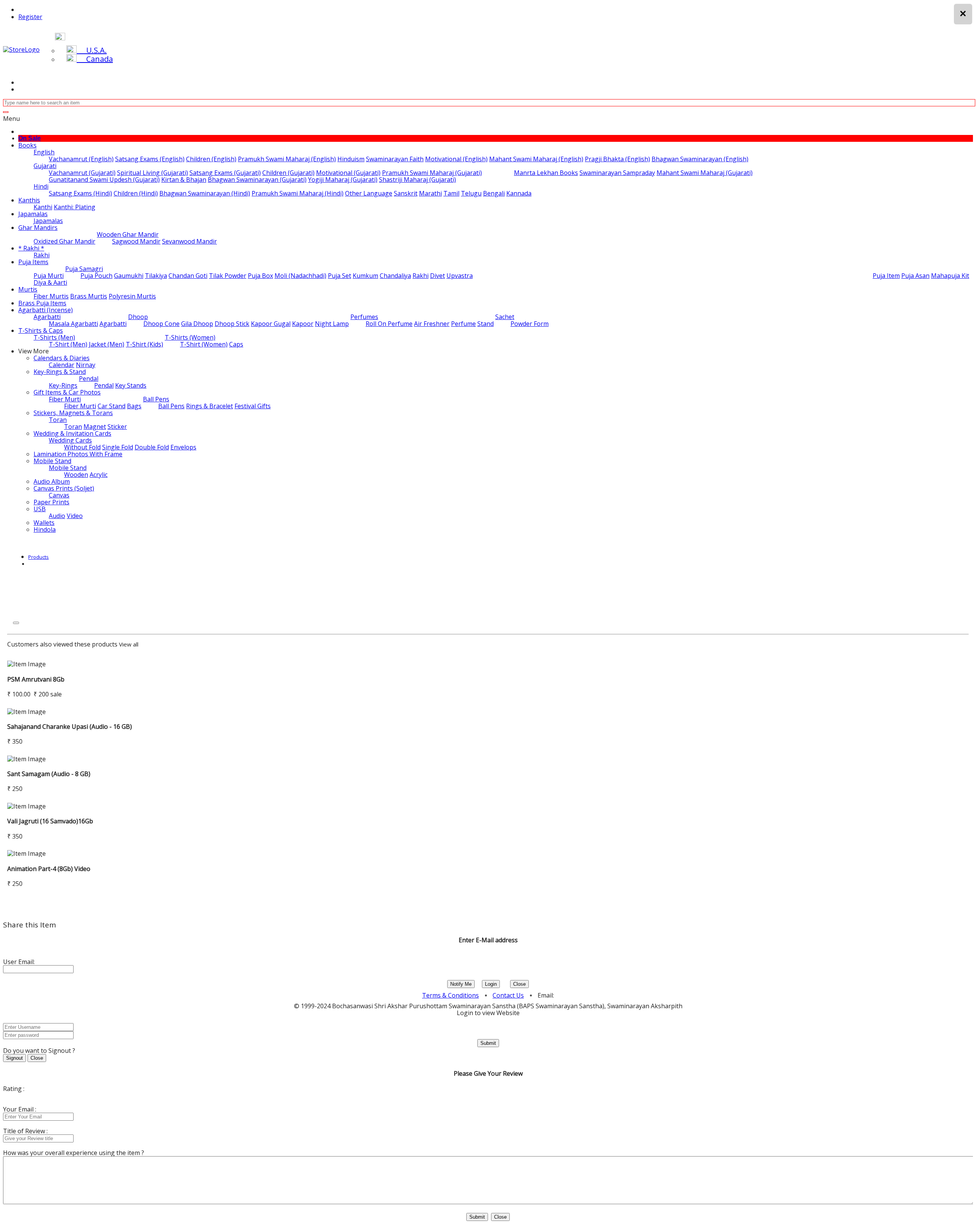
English (44, 152)
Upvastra (459, 275)
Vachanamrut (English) (81, 159)
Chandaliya (395, 275)
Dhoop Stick (232, 323)
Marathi (430, 193)
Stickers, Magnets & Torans (73, 413)
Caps (236, 344)
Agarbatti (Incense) (45, 310)
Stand (485, 323)
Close (519, 984)
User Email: (19, 962)
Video (75, 516)
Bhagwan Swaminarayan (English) (700, 159)
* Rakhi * (31, 248)
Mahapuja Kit (950, 275)
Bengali (494, 193)
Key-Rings (63, 385)
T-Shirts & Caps (40, 330)
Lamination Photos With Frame (78, 454)
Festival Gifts (252, 406)
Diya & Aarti (50, 282)
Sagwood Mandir (136, 241)
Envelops (183, 447)
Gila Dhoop (197, 323)
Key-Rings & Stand (60, 371)
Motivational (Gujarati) (348, 172)
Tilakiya (156, 275)
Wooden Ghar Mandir (128, 234)
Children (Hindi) (136, 193)
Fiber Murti (65, 399)
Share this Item (29, 925)
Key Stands (130, 385)
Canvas (59, 495)
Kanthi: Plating (74, 207)
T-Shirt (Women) (204, 344)
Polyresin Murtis (132, 296)
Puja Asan (915, 275)
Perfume (463, 323)
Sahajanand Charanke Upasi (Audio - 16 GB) (69, 726)
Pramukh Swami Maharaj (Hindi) (298, 193)
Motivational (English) (456, 159)
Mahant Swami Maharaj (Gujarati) (705, 172)
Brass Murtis (88, 296)
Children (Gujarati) (288, 172)
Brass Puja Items (42, 303)
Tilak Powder (227, 275)
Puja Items (33, 262)
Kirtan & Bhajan (183, 179)
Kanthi (43, 207)
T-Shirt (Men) (68, 344)
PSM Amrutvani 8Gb (35, 679)
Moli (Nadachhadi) (300, 275)
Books (27, 145)
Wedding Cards (70, 440)
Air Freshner (431, 323)
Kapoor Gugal (271, 323)
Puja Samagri (84, 269)
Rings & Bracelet (209, 406)
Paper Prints (51, 502)
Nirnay (85, 365)
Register (30, 17)
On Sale (29, 138)
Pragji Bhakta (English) (617, 159)
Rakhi (42, 255)
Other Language (368, 193)
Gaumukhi (128, 275)
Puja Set (339, 275)
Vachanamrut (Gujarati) (82, 172)
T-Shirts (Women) (190, 337)
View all (128, 644)
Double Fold (152, 447)
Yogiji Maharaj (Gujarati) (342, 179)
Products (38, 556)
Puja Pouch (96, 275)
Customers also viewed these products (62, 644)
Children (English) (211, 159)
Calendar (61, 365)
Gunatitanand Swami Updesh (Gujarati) (104, 179)
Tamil (451, 193)
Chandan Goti (188, 275)
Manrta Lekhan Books (546, 172)
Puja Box (260, 275)
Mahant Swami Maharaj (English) (536, 159)
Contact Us (508, 995)
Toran (58, 419)
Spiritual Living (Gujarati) (152, 172)
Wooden (76, 474)
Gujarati (45, 166)
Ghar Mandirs (38, 227)
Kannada (518, 193)
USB (40, 509)
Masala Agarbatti (73, 323)
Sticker (117, 426)
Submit (488, 1043)
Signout (14, 1058)
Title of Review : (25, 1131)
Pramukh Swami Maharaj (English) (287, 159)
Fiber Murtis (51, 296)
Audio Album (52, 481)
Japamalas (33, 214)
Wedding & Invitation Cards (72, 433)
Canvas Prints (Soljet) (64, 488)
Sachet (504, 317)
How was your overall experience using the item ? (73, 1153)
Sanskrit (405, 193)
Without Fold (82, 447)
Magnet (94, 426)
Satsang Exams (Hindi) (80, 193)
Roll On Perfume (389, 323)
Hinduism (350, 159)
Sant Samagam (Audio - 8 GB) (48, 774)
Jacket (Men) (106, 344)
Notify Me (461, 984)
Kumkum (365, 275)
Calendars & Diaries (62, 358)
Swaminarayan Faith (395, 159)
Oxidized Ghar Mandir (64, 241)
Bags (134, 406)
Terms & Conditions (450, 995)
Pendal (88, 378)
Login (491, 984)
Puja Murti (49, 275)
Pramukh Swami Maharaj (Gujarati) (432, 172)
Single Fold (117, 447)
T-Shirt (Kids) (144, 344)
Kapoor (302, 323)
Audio (57, 516)
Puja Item (886, 275)
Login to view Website (488, 1013)
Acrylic (99, 474)
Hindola (45, 529)
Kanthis (29, 200)
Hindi (41, 186)
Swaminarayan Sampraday (617, 172)
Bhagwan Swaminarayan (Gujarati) (257, 179)
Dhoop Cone (161, 323)
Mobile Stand (52, 461)
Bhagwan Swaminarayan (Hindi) (204, 193)
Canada (95, 59)
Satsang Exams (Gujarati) (225, 172)
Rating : (13, 1088)
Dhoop (138, 317)
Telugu (471, 193)
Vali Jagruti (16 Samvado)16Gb (50, 821)
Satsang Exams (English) (150, 159)
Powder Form (529, 323)
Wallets (44, 522)
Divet (437, 275)
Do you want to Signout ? (39, 1050)
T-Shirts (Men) (54, 337)
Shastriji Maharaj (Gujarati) (417, 179)
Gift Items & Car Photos (67, 392)
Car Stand (111, 406)
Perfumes (364, 317)
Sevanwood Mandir (189, 241)
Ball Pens (156, 399)
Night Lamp (332, 323)
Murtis (27, 289)
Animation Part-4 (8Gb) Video (48, 869)
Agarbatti (47, 317)
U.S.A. (92, 50)
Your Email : (19, 1109)
